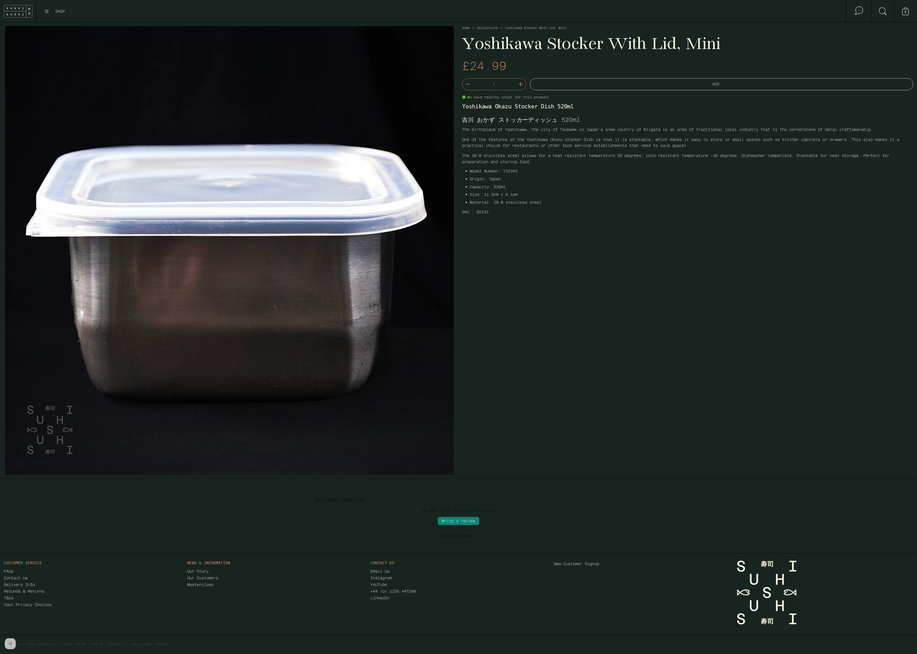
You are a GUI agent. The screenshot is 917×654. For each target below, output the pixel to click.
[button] (882, 11)
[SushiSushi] (18, 11)
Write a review (458, 521)
